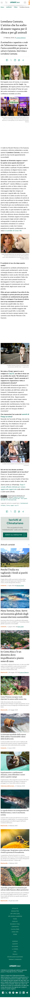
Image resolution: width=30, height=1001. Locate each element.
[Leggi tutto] (28, 544)
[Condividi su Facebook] (7, 60)
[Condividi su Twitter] (11, 60)
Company (15, 941)
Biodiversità (4, 672)
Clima (8, 505)
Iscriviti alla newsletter (13, 535)
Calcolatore (15, 929)
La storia (15, 949)
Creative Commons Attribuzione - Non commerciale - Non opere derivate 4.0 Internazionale (14, 498)
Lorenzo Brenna (21, 38)
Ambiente (3, 585)
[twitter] (6, 993)
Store (8, 2)
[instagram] (20, 993)
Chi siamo (15, 946)
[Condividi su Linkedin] (15, 60)
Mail (15, 951)
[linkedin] (24, 993)
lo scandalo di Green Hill (12, 231)
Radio (15, 919)
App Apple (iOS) (15, 914)
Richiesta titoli (15, 924)
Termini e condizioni (15, 959)
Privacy (15, 954)
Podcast (15, 921)
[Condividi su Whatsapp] (19, 60)
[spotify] (13, 993)
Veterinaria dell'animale (7, 786)
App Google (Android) (15, 916)
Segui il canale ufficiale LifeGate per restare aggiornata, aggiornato (13, 487)
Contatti (15, 944)
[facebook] (3, 993)
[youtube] (17, 993)
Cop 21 (11, 374)
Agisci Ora (15, 932)
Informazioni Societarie (15, 957)
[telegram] (27, 993)
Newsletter (15, 911)
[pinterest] (10, 993)
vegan (12, 505)
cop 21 (16, 505)
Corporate (15, 926)
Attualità (15, 908)
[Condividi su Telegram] (23, 60)
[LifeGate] (15, 2)
